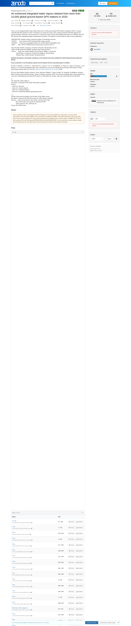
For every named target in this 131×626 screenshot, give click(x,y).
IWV (101, 62)
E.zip (13, 550)
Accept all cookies (91, 622)
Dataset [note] (74, 10)
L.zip (13, 590)
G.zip (13, 561)
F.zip (13, 555)
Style (91, 119)
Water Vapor (94, 62)
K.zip (13, 584)
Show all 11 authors (45, 25)
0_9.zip (14, 520)
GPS (106, 62)
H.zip (13, 567)
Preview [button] (72, 521)
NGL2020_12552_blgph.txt (19, 608)
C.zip (13, 538)
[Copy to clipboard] (116, 76)
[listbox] (100, 119)
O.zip (13, 613)
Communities (60, 3)
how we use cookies (43, 622)
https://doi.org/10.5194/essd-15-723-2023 (47, 69)
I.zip (13, 573)
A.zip (13, 526)
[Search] (52, 3)
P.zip (13, 619)
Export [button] (109, 138)
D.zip (13, 544)
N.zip (13, 602)
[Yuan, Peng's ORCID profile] (19, 20)
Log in (104, 3)
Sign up (114, 3)
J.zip (13, 579)
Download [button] (80, 521)
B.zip (13, 532)
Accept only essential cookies (108, 622)
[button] (48, 132)
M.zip (13, 596)
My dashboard (71, 3)
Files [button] (16, 512)
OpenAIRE (97, 49)
